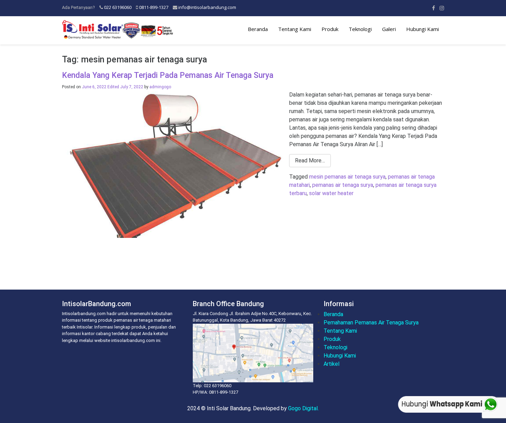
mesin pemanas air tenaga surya (347, 176)
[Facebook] (433, 7)
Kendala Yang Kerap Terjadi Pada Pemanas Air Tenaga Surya (167, 75)
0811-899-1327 (153, 7)
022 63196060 (117, 7)
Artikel (331, 364)
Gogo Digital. (303, 408)
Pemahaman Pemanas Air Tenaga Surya (371, 322)
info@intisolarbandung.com (207, 7)
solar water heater (331, 193)
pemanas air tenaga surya (342, 185)
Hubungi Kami (422, 29)
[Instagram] (442, 7)
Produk (329, 29)
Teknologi (360, 29)
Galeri (389, 29)
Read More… (310, 160)
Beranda (258, 29)
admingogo (160, 86)
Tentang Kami (294, 29)
